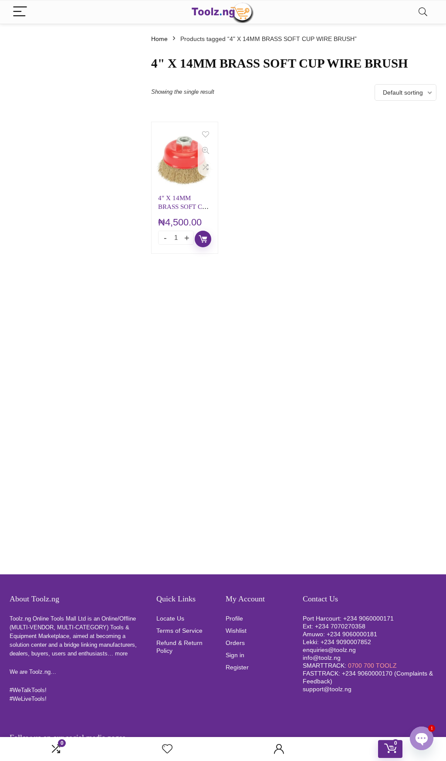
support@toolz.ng (327, 689)
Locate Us (170, 618)
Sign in (235, 655)
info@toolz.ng (322, 657)
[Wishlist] (167, 749)
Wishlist (236, 630)
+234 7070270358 (340, 626)
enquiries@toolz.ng (329, 649)
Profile (234, 618)
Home (159, 38)
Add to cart (203, 239)
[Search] (422, 12)
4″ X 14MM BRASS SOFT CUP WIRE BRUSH (184, 206)
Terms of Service (179, 630)
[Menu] (20, 12)
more (121, 653)
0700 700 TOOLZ (372, 665)
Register (237, 667)
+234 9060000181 (352, 634)
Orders (235, 642)
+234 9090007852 (346, 641)
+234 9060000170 (367, 673)
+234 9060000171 (368, 618)
